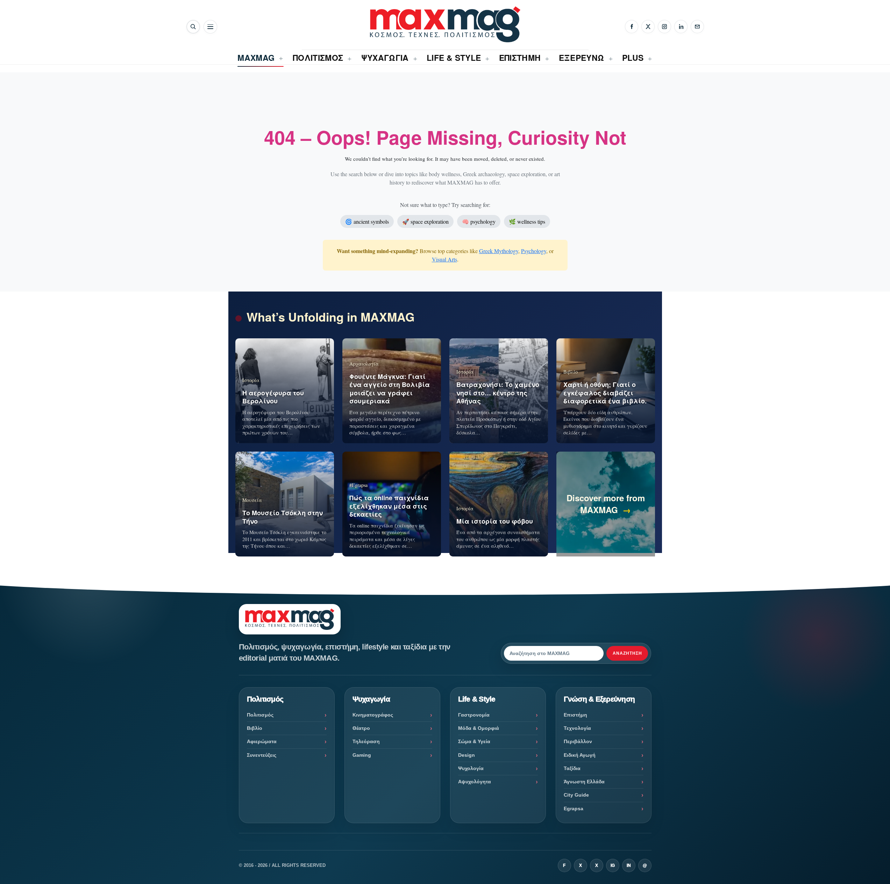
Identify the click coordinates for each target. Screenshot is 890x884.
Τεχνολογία (577, 728)
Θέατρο (361, 728)
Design (466, 755)
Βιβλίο (254, 728)
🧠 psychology (479, 221)
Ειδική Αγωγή (580, 755)
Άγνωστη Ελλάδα (584, 781)
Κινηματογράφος (373, 715)
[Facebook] (631, 26)
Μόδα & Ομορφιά (478, 728)
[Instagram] (664, 26)
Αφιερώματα (262, 741)
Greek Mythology (498, 250)
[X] (648, 26)
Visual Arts (444, 259)
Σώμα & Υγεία (474, 741)
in (629, 865)
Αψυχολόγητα (474, 781)
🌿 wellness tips (527, 221)
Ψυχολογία (471, 768)
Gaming (362, 755)
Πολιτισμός (260, 715)
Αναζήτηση (627, 653)
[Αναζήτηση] (193, 26)
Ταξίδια (572, 768)
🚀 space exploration (425, 221)
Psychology (533, 250)
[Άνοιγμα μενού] (210, 27)
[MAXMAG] (445, 24)
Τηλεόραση (366, 741)
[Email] (697, 26)
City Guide (576, 795)
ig (613, 865)
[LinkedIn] (681, 26)
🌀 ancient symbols (367, 221)
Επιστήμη (575, 715)
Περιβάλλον (578, 741)
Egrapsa (573, 808)
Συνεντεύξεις (261, 755)
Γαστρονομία (474, 715)
